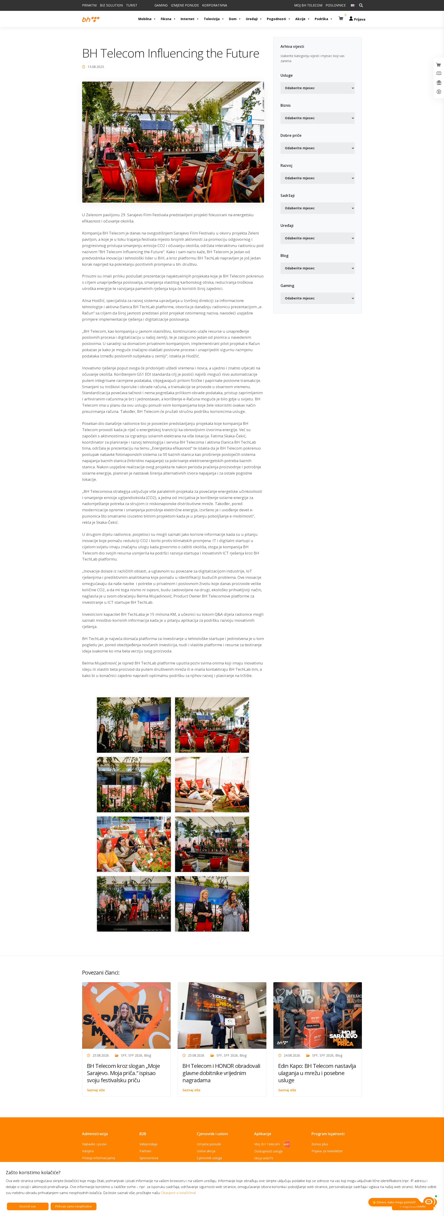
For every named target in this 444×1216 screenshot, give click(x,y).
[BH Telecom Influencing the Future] (173, 142)
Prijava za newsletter (327, 1151)
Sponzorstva (148, 1158)
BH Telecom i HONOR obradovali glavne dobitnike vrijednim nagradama (221, 1073)
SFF (123, 1055)
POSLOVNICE (336, 5)
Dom (233, 19)
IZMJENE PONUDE (185, 5)
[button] (342, 16)
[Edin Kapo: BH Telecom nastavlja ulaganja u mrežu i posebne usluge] (317, 1015)
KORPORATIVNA (214, 5)
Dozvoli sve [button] (28, 1206)
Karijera (88, 1151)
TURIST (131, 5)
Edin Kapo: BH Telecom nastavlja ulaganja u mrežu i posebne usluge (317, 1073)
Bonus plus (319, 1144)
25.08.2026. (100, 1055)
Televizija (212, 19)
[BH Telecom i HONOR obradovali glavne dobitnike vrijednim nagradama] (222, 1015)
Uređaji (252, 19)
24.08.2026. (292, 1055)
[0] (342, 16)
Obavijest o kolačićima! (178, 1192)
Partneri (145, 1151)
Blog (147, 1055)
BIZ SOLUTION (111, 5)
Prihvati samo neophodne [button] (73, 1206)
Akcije (300, 19)
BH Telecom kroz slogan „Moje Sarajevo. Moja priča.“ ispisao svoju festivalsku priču (123, 1073)
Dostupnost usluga (268, 1151)
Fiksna (166, 19)
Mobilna (144, 19)
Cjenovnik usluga (209, 1158)
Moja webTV (263, 1158)
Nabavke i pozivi (94, 1144)
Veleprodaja (148, 1144)
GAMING (161, 5)
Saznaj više (96, 1090)
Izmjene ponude (209, 1144)
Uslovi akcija (206, 1151)
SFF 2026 (135, 1055)
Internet (187, 19)
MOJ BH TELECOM (308, 5)
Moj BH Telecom (267, 1144)
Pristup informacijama (98, 1158)
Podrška (321, 19)
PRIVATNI (89, 5)
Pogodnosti (276, 19)
